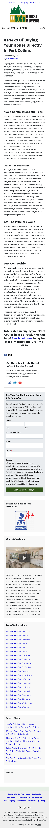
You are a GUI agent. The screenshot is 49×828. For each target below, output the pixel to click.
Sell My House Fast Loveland (18, 691)
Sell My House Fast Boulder (17, 635)
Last (26, 428)
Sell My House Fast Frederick (18, 659)
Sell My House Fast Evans (16, 651)
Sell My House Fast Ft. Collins (18, 667)
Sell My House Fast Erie (15, 647)
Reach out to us (22, 338)
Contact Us (35, 2)
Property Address (14, 432)
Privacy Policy (33, 801)
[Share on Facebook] (5, 355)
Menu (42, 28)
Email (9, 450)
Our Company (22, 2)
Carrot (39, 825)
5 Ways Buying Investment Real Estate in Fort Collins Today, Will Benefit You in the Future (23, 751)
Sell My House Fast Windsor (17, 707)
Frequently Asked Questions (31, 797)
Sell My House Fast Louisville (18, 687)
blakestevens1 (12, 58)
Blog (43, 801)
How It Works (12, 797)
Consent (10, 460)
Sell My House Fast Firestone (18, 655)
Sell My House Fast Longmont (18, 683)
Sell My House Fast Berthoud (18, 631)
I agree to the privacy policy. (20, 463)
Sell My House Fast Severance (18, 695)
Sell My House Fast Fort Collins (19, 663)
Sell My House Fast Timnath (18, 699)
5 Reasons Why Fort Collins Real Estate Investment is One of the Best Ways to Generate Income (22, 741)
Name (8, 420)
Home (12, 2)
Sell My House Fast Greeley (17, 671)
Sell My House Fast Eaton (16, 643)
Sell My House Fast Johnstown (19, 675)
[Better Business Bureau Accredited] (24, 520)
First (7, 428)
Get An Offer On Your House (19, 794)
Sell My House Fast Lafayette (18, 679)
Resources (21, 801)
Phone (9, 441)
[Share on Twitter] (10, 355)
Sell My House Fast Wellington (19, 703)
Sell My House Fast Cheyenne (18, 639)
